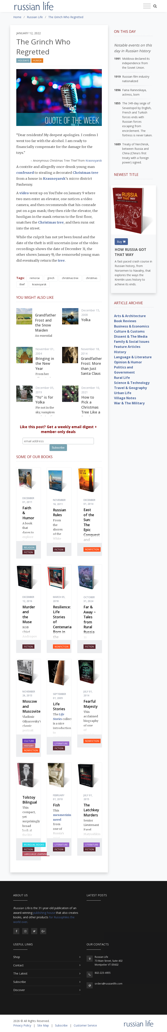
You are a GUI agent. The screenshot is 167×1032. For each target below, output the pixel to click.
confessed (25, 173)
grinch (50, 278)
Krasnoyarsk (94, 160)
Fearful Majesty (91, 704)
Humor (37, 60)
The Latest (20, 973)
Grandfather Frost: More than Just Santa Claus (91, 366)
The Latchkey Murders (91, 810)
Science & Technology (131, 382)
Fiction (28, 552)
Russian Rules (59, 512)
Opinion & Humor (128, 362)
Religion (29, 547)
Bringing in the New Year (44, 363)
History (29, 745)
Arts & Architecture (130, 316)
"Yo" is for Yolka (44, 400)
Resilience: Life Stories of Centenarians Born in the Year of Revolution (64, 629)
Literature (61, 743)
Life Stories (59, 706)
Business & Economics (131, 326)
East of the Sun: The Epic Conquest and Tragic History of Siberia (92, 534)
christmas (91, 278)
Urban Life (122, 393)
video (24, 193)
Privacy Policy (22, 1025)
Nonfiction (92, 549)
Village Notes (125, 398)
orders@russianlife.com (108, 983)
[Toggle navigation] (147, 6)
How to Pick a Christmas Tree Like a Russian (90, 407)
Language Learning (36, 854)
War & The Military (129, 403)
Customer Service (85, 1025)
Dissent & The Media (130, 336)
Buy (120, 242)
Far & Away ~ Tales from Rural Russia (90, 619)
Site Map (43, 1025)
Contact (18, 965)
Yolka (85, 319)
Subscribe (19, 982)
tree (61, 260)
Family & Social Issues (131, 341)
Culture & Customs (129, 331)
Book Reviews (125, 321)
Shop (16, 957)
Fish (56, 805)
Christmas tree (85, 173)
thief (22, 284)
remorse (35, 278)
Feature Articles (127, 346)
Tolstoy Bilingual (29, 800)
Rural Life (122, 377)
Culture (29, 740)
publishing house (44, 913)
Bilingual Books (34, 844)
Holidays (23, 60)
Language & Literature (133, 357)
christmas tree (70, 278)
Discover (19, 990)
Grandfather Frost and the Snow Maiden (45, 323)
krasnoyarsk (39, 284)
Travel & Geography (130, 388)
